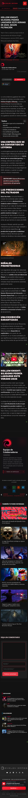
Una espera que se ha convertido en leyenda (13, 124)
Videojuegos (9, 60)
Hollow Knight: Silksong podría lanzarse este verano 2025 (12, 135)
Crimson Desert (21, 8)
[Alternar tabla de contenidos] (24, 121)
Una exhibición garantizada (11, 132)
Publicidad (8, 793)
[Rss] (23, 772)
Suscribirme (13, 788)
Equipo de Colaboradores (10, 450)
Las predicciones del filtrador (11, 127)
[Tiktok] (10, 772)
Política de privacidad (21, 793)
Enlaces (3, 793)
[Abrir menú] (25, 3)
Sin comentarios (22, 71)
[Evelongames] (9, 3)
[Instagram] (19, 772)
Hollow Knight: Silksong (9, 101)
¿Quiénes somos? (6, 792)
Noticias (16, 60)
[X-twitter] (16, 772)
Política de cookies (14, 795)
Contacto (12, 792)
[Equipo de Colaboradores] (2, 65)
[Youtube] (7, 772)
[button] (4, 487)
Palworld (15, 8)
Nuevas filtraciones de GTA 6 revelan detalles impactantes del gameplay (14, 181)
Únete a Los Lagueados (20, 792)
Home (2, 60)
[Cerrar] (24, 782)
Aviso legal (13, 793)
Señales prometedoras (9, 130)
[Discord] (13, 772)
